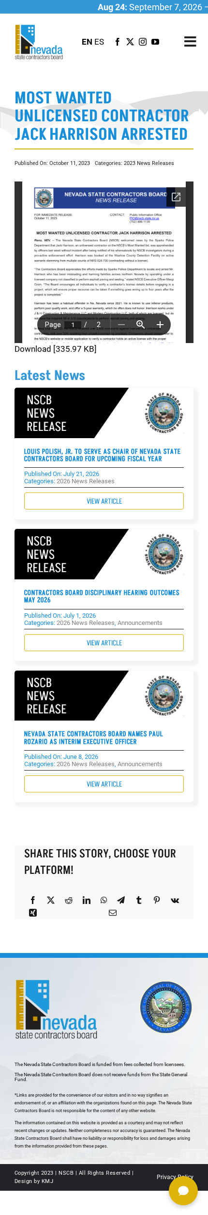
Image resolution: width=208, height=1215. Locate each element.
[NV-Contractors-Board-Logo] (40, 27)
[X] (50, 900)
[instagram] (143, 42)
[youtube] (155, 42)
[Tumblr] (139, 900)
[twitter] (130, 42)
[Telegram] (121, 900)
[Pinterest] (156, 900)
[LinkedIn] (86, 900)
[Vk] (175, 900)
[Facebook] (33, 900)
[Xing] (33, 912)
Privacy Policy (175, 1177)
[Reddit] (68, 900)
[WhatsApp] (104, 900)
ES (99, 42)
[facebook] (117, 42)
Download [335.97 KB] (56, 349)
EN (87, 42)
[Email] (112, 912)
